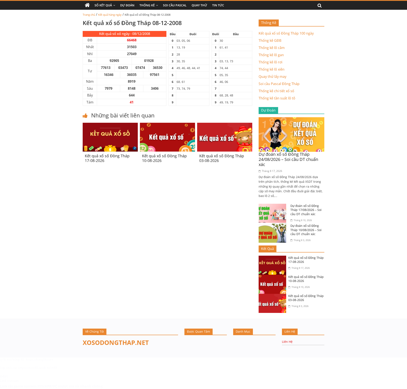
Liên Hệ (287, 342)
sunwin (30, 386)
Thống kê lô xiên (271, 69)
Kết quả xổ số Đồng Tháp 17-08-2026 (107, 158)
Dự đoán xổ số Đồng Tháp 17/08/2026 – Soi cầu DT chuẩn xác (306, 210)
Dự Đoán (127, 5)
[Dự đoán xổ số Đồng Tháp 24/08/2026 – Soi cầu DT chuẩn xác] (291, 119)
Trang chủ (89, 15)
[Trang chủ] (87, 5)
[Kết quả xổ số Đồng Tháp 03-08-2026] (224, 125)
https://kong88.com (39, 359)
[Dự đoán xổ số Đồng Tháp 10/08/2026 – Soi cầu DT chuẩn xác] (273, 226)
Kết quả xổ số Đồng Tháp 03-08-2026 (221, 158)
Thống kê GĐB (270, 40)
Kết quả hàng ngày (110, 15)
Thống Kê (147, 5)
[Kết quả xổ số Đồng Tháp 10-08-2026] (167, 125)
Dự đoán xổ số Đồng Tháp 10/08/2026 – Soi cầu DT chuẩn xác (306, 230)
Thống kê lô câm (272, 47)
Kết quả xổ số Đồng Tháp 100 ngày (286, 33)
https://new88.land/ (32, 368)
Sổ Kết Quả (103, 5)
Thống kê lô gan (271, 55)
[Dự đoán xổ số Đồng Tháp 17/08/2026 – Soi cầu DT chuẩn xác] (273, 206)
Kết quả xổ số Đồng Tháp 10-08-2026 (164, 158)
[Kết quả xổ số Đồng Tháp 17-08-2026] (110, 125)
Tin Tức (218, 5)
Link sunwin (9, 380)
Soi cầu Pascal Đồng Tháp (279, 83)
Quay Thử (199, 5)
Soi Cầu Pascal (175, 5)
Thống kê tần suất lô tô (277, 98)
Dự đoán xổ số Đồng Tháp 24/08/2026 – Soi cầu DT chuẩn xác (288, 159)
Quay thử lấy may (272, 76)
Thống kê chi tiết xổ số (276, 91)
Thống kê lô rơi (270, 62)
